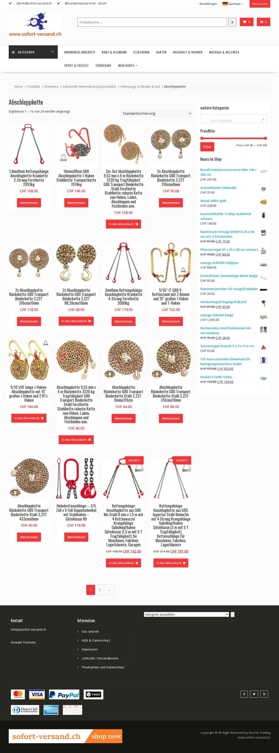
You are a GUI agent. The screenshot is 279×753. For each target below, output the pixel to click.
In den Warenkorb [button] (121, 224)
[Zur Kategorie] (233, 614)
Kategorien (26, 52)
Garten (161, 52)
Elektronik (141, 52)
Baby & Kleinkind (114, 52)
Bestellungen (208, 4)
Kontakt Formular (23, 642)
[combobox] (233, 118)
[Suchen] (232, 22)
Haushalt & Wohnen (187, 52)
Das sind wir (90, 631)
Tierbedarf (103, 65)
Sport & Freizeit (76, 65)
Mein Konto (259, 4)
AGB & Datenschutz (96, 640)
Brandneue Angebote (79, 52)
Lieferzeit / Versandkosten (100, 658)
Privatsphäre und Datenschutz (103, 667)
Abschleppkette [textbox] (232, 120)
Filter (207, 147)
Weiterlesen (29, 203)
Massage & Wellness (224, 52)
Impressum (90, 649)
